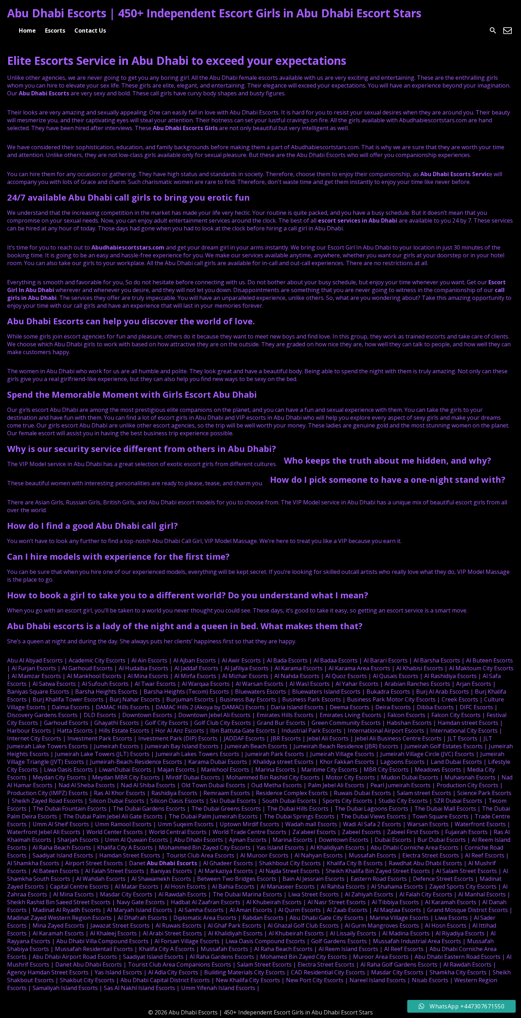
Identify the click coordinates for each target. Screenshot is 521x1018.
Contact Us (90, 30)
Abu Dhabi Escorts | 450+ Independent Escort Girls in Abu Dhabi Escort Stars (214, 13)
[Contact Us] (507, 30)
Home (27, 30)
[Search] (493, 30)
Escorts (55, 30)
